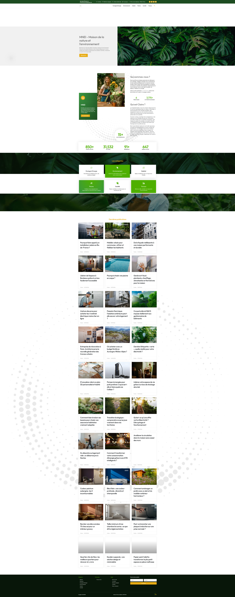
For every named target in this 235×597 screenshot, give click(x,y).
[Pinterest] (154, 2)
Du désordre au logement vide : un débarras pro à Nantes (90, 455)
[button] (154, 6)
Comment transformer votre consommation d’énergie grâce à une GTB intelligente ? (117, 457)
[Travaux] (144, 183)
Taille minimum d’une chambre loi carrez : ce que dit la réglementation (117, 526)
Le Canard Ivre (145, 90)
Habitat (133, 5)
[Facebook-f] (150, 2)
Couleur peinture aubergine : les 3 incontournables (86, 491)
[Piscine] (91, 183)
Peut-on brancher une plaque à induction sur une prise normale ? (144, 526)
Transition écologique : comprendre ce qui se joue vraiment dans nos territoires (117, 421)
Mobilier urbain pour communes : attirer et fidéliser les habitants (115, 245)
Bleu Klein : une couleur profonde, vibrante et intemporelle (115, 491)
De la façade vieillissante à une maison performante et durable (144, 245)
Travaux (150, 5)
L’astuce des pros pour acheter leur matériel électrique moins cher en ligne (89, 315)
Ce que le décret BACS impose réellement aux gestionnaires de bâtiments (142, 315)
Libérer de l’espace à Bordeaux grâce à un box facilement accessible (90, 278)
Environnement (126, 5)
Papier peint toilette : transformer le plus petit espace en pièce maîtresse (144, 559)
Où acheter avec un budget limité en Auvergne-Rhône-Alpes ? (117, 349)
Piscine (139, 5)
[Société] (117, 183)
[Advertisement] (117, 17)
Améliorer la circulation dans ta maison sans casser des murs (144, 438)
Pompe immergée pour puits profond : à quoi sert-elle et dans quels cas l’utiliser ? (117, 386)
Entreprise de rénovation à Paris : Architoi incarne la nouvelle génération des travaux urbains (90, 350)
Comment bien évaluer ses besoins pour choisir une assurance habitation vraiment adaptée (90, 421)
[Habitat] (144, 168)
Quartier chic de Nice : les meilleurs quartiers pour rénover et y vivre (90, 559)
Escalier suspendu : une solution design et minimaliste (116, 559)
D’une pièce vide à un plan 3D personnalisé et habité (90, 383)
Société (144, 5)
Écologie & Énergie (117, 5)
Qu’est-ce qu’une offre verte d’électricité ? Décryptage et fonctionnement (142, 421)
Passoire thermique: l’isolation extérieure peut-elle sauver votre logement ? (117, 315)
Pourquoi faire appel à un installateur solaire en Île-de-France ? (90, 245)
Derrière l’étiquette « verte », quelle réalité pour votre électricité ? (144, 349)
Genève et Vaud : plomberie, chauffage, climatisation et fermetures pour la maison (144, 279)
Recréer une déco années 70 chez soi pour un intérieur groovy (90, 526)
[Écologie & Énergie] (91, 168)
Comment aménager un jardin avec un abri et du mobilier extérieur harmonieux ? (143, 492)
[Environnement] (117, 168)
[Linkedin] (156, 2)
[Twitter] (152, 2)
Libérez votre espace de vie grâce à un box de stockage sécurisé (144, 384)
